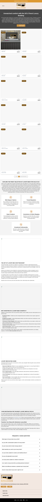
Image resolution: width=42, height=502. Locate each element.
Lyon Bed (23, 124)
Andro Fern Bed (25, 148)
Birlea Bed (3, 75)
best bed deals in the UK (17, 417)
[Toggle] (2, 491)
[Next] (27, 176)
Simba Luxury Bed (5, 148)
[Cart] (40, 6)
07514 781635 (22, 25)
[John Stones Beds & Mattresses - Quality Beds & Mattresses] (21, 6)
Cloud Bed (24, 75)
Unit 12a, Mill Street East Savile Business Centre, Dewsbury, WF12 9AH (14, 484)
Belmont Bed (24, 172)
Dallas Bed (3, 51)
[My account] (38, 6)
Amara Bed (3, 124)
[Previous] (15, 176)
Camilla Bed (24, 51)
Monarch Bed (4, 172)
